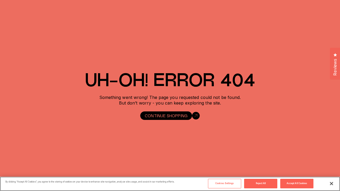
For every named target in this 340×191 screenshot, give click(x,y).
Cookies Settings (224, 183)
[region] (170, 184)
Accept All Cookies (297, 183)
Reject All (261, 183)
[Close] (331, 183)
